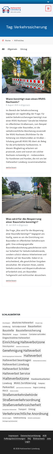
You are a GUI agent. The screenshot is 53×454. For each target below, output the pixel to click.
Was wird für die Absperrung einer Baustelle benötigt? (23, 220)
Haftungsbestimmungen (14, 438)
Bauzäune (7, 334)
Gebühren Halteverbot (22, 346)
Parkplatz (41, 383)
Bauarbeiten (34, 326)
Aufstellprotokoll (19, 326)
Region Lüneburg (39, 387)
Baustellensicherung (28, 330)
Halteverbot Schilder (16, 369)
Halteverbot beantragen (17, 360)
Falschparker (8, 346)
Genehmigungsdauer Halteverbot (12, 356)
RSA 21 (5, 390)
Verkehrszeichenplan (34, 418)
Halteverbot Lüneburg (16, 364)
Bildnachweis (39, 438)
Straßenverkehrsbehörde (20, 395)
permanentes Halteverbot (23, 387)
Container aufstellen (37, 334)
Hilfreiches (19, 40)
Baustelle (8, 330)
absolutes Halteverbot (22, 322)
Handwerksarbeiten (40, 379)
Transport (22, 409)
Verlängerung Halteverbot (10, 421)
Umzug (23, 49)
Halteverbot (33, 355)
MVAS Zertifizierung (25, 383)
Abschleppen (6, 323)
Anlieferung (6, 327)
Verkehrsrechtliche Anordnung (25, 413)
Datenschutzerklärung (31, 435)
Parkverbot (8, 387)
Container (23, 334)
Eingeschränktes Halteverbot (16, 337)
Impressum (13, 435)
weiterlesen (11, 167)
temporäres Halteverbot (9, 409)
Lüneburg (7, 383)
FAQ (29, 438)
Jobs (49, 438)
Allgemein (12, 49)
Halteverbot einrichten (39, 361)
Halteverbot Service (16, 373)
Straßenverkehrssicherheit (22, 405)
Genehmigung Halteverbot (22, 350)
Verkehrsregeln (7, 418)
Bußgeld (15, 334)
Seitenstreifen (14, 391)
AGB (44, 435)
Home (8, 40)
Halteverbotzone (16, 378)
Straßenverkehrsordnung (21, 399)
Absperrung (38, 323)
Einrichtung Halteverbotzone (24, 342)
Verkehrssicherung (19, 418)
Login (27, 441)
